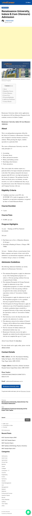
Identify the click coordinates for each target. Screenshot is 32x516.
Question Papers (6, 495)
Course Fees (6, 95)
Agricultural (4, 460)
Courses (5, 427)
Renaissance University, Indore (11, 386)
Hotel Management (6, 483)
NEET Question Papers (7, 443)
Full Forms (4, 478)
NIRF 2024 (5, 423)
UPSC (3, 505)
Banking (4, 464)
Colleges (4, 468)
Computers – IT (5, 470)
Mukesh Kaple (10, 20)
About (4, 89)
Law (3, 485)
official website (6, 348)
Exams (3, 476)
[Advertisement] (16, 43)
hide (11, 86)
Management (5, 487)
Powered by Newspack (7, 513)
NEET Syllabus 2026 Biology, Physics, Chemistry (14, 445)
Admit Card (4, 458)
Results (3, 497)
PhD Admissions (6, 430)
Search (3, 417)
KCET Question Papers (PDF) (9, 437)
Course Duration (7, 93)
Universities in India (8, 425)
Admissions (5, 7)
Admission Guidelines (8, 99)
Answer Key (5, 462)
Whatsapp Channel (25, 391)
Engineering (4, 474)
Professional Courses (7, 493)
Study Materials (5, 499)
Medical (4, 489)
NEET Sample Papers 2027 (8, 448)
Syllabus (4, 501)
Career (3, 466)
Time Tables (5, 503)
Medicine (4, 491)
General (3, 480)
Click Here (18, 341)
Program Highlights (8, 97)
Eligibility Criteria (7, 91)
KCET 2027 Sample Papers (8, 440)
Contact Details (7, 101)
